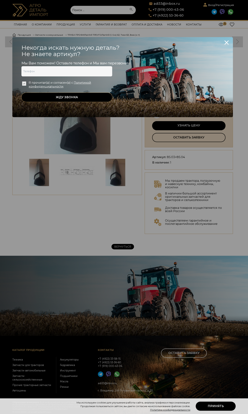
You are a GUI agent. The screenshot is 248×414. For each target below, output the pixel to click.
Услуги (85, 24)
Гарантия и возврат (111, 24)
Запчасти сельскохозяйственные (27, 377)
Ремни (64, 387)
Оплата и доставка (147, 24)
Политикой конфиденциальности (60, 84)
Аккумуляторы (69, 359)
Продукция (65, 24)
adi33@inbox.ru (107, 383)
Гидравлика (67, 365)
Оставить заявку (188, 137)
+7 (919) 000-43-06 (168, 10)
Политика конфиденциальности (170, 409)
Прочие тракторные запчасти (31, 385)
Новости (174, 24)
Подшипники (69, 376)
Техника (17, 359)
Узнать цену (189, 125)
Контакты (194, 24)
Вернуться (122, 246)
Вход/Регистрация (221, 5)
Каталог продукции (28, 350)
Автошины (19, 390)
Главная (20, 24)
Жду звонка (67, 97)
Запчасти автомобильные (29, 370)
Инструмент (68, 370)
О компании (42, 24)
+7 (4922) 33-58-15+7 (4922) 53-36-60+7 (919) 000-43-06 (110, 362)
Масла (64, 381)
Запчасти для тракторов (28, 365)
